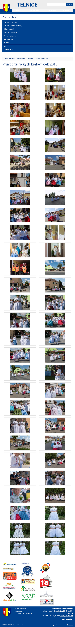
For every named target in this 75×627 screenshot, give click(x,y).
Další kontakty (67, 619)
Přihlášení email (20, 609)
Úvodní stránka (9, 59)
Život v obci (21, 59)
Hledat (70, 4)
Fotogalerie (39, 59)
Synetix (70, 625)
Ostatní (30, 59)
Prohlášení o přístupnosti (24, 613)
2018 (48, 59)
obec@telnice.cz (66, 616)
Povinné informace (34, 10)
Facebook (18, 611)
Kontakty (66, 10)
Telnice (27, 5)
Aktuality (18, 10)
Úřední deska (52, 10)
